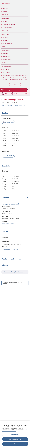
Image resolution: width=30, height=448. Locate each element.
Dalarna (5, 11)
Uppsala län (6, 50)
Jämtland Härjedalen (9, 24)
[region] (15, 434)
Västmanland (6, 63)
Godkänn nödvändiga (15, 439)
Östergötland (6, 72)
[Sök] (28, 90)
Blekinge (5, 8)
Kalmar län (6, 31)
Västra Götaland (7, 66)
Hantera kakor (15, 434)
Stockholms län (7, 43)
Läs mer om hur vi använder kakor (14, 430)
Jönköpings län (7, 27)
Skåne (5, 40)
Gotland (5, 15)
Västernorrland (7, 59)
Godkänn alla (15, 444)
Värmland (5, 53)
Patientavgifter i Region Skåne (10, 249)
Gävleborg (6, 18)
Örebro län (6, 69)
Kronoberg (6, 34)
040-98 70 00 (9, 122)
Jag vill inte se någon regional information (14, 75)
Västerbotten (6, 56)
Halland (5, 21)
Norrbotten (6, 37)
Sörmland (5, 47)
